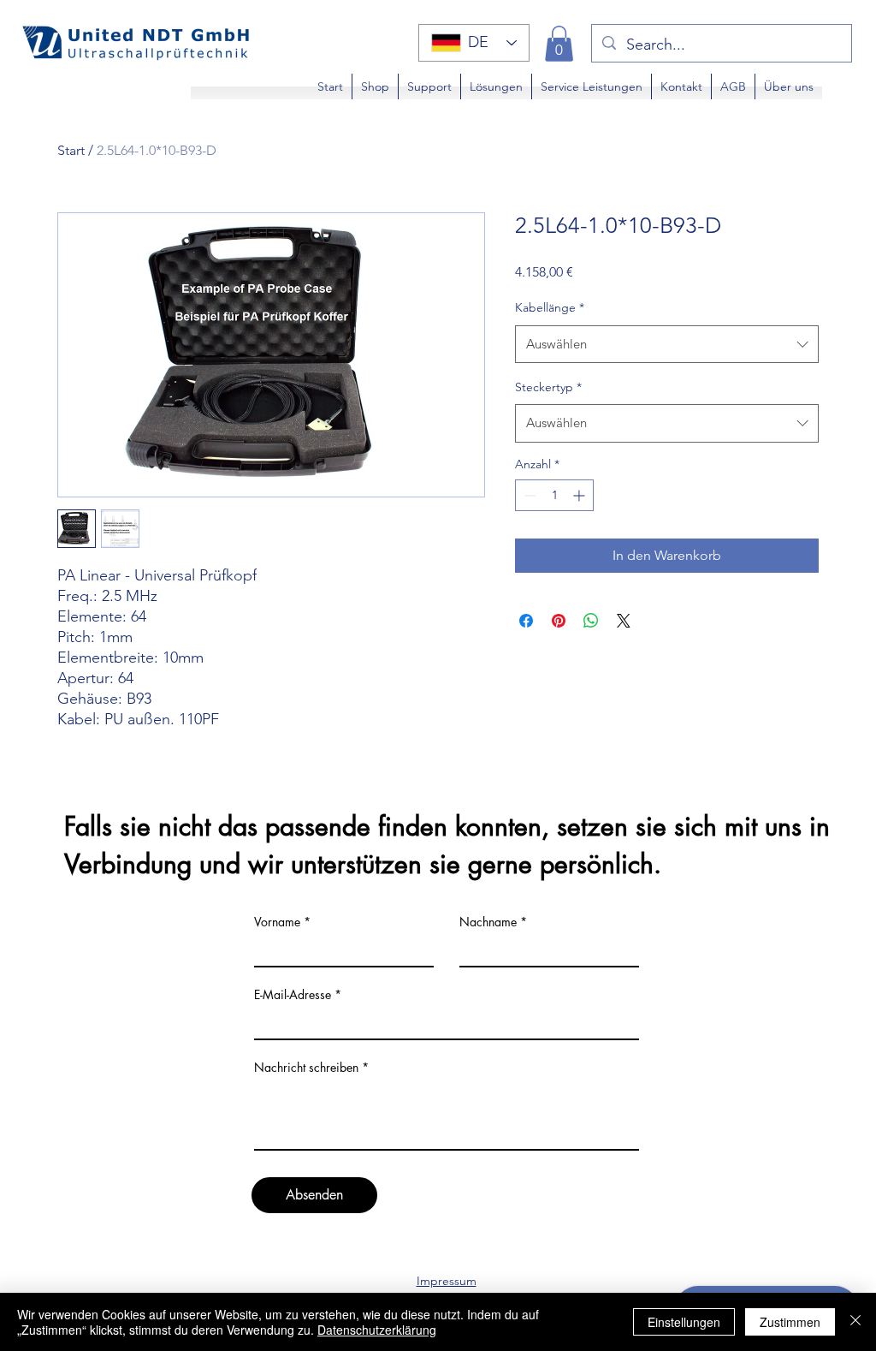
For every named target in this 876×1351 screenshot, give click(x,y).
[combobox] (667, 344)
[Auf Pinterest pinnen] (558, 620)
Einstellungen (684, 1321)
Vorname (277, 922)
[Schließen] (855, 1321)
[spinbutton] (554, 495)
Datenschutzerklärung (376, 1329)
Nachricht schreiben (306, 1068)
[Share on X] (623, 620)
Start (71, 150)
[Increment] (580, 495)
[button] (559, 44)
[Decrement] (528, 495)
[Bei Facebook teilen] (526, 620)
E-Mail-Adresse (292, 995)
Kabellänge (549, 307)
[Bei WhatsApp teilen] (591, 620)
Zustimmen (790, 1321)
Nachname (488, 922)
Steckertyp (548, 387)
